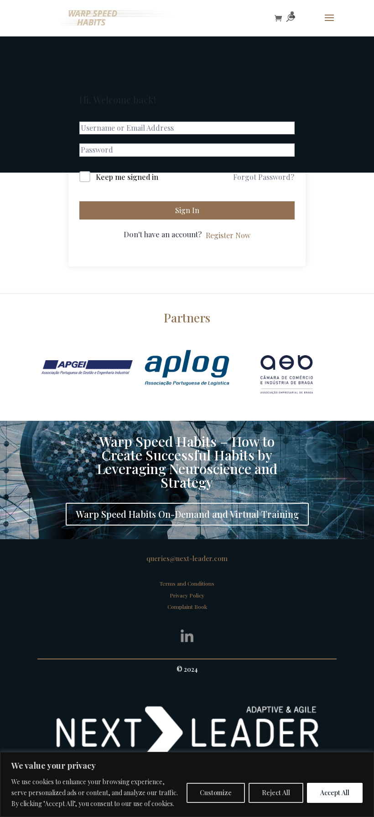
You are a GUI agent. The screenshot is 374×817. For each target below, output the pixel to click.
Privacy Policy (187, 595)
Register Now (228, 235)
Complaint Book (187, 606)
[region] (187, 784)
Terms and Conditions (187, 583)
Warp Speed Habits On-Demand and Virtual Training (187, 514)
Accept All (334, 792)
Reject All (276, 792)
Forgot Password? (263, 177)
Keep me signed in (127, 177)
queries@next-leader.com (187, 558)
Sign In (187, 210)
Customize (216, 792)
